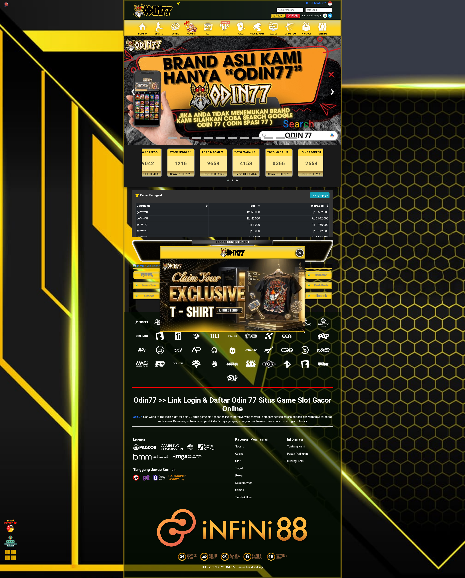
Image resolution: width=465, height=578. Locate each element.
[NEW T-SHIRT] (232, 295)
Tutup (299, 253)
